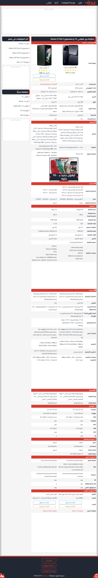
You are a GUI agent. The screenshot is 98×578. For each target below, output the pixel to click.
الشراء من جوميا (44, 79)
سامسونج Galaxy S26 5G (20, 52)
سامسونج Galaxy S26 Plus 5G (18, 57)
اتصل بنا (49, 560)
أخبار (56, 3)
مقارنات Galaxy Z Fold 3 (50, 510)
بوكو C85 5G (24, 115)
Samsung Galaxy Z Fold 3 (47, 84)
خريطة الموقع (49, 565)
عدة (91, 2)
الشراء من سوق (44, 75)
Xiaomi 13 (78, 84)
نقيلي (48, 3)
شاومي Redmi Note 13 (21, 105)
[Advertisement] (49, 21)
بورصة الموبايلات (68, 3)
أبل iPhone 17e (23, 43)
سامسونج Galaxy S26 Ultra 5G (18, 48)
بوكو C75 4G (24, 110)
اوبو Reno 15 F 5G (22, 62)
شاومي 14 (25, 96)
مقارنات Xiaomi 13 (77, 510)
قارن (80, 3)
